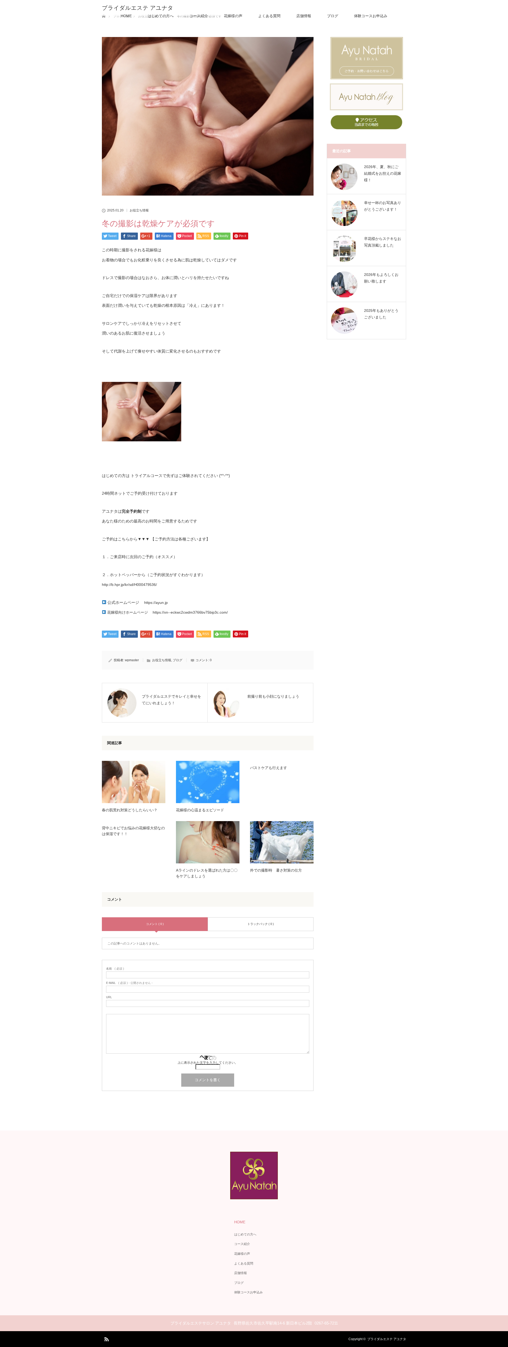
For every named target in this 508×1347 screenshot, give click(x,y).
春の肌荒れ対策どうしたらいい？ (129, 810)
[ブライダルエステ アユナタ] (254, 1195)
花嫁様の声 (233, 16)
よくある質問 (269, 16)
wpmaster (132, 660)
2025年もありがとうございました (381, 313)
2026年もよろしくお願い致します (381, 277)
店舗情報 (303, 16)
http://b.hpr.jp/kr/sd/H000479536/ (129, 584)
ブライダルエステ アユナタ (137, 8)
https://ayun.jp (156, 602)
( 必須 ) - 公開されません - (129, 983)
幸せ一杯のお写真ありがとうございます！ (382, 206)
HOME (126, 16)
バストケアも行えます (268, 768)
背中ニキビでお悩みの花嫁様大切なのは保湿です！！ (133, 831)
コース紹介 (198, 16)
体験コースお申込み (370, 16)
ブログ (332, 16)
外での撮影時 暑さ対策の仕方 (276, 870)
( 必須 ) (115, 968)
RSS (106, 1338)
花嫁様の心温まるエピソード (200, 810)
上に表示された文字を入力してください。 (208, 1062)
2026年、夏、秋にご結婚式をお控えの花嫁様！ (382, 173)
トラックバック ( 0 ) (260, 923)
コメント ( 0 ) (155, 923)
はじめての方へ (161, 16)
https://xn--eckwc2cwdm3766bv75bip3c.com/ (190, 612)
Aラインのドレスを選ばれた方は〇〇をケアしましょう (207, 873)
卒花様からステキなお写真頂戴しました (382, 242)
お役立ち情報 (139, 210)
